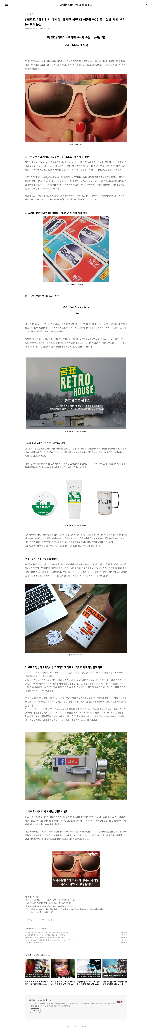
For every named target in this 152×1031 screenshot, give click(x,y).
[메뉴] (6, 4)
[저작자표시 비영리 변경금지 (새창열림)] (51, 920)
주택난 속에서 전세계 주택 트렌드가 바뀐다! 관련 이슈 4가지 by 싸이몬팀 (46, 932)
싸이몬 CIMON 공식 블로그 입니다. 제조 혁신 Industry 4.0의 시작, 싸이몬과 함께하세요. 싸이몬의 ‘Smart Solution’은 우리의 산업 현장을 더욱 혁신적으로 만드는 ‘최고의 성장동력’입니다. (72, 1004)
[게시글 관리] (35, 920)
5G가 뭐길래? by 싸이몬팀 (33, 943)
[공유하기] (32, 920)
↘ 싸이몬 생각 (29, 928)
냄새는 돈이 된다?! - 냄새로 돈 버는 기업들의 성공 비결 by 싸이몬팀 (45, 935)
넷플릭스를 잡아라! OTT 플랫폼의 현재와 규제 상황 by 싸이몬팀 (44, 937)
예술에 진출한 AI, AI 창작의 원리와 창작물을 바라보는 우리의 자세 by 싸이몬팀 (48, 940)
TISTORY (76, 1026)
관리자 (84, 1026)
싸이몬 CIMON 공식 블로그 (76, 4)
